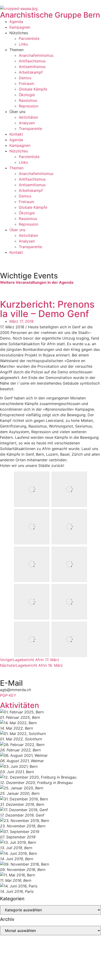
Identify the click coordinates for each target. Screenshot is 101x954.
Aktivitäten (28, 117)
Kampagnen (19, 27)
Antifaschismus (32, 61)
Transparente (30, 128)
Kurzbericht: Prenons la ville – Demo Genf (47, 309)
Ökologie (27, 94)
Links (23, 44)
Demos (25, 78)
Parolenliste (29, 38)
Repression (28, 106)
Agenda (16, 21)
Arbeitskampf (31, 72)
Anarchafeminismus (36, 55)
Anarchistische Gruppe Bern (50, 14)
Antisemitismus (32, 66)
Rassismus (28, 100)
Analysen (27, 123)
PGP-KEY (8, 695)
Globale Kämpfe (33, 89)
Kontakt (16, 134)
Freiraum (26, 83)
